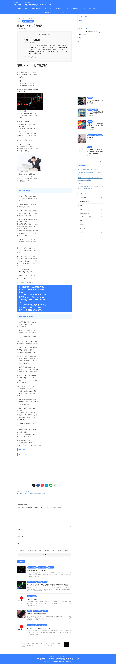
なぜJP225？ (91, 137)
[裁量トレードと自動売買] (46, 485)
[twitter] (33, 485)
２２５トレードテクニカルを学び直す (38, 628)
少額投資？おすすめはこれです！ (37, 614)
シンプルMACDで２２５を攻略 (36, 570)
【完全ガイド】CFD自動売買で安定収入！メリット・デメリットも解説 (95, 125)
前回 (18, 72)
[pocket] (42, 485)
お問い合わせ (64, 12)
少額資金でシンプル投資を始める (58, 656)
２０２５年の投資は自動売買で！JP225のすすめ (90, 173)
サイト (20, 543)
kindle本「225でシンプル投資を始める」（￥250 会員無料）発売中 (51, 13)
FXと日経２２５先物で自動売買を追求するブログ (33, 5)
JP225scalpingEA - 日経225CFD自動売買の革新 (24, 9)
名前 (20, 529)
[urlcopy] (55, 485)
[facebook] (38, 485)
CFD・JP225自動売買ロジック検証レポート (89, 169)
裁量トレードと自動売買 (32, 40)
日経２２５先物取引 (24, 491)
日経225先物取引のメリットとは (37, 599)
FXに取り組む (29, 42)
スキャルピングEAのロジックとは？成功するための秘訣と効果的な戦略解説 (95, 151)
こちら (19, 443)
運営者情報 (92, 8)
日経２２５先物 (27, 493)
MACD (20, 493)
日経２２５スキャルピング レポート (78, 9)
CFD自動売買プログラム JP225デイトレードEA (38, 9)
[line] (50, 485)
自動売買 (33, 493)
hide (48, 34)
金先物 (43, 493)
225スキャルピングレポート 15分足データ (64, 9)
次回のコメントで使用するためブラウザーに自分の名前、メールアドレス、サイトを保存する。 (45, 550)
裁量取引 (38, 493)
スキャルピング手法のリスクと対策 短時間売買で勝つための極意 (47, 585)
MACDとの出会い (30, 57)
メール (20, 536)
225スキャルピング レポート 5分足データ (51, 9)
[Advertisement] (44, 468)
